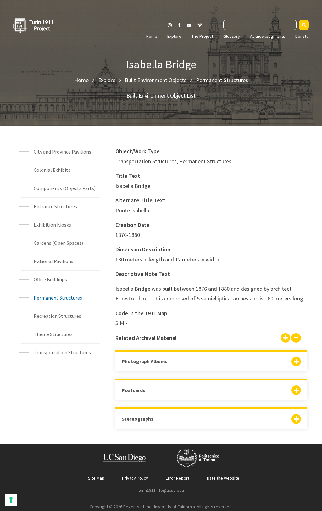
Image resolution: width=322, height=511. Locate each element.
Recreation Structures (57, 316)
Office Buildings (50, 279)
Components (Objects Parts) (65, 188)
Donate (302, 36)
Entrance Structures (55, 206)
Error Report (177, 478)
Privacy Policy (135, 478)
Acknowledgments (267, 36)
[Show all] (285, 338)
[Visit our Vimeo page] (202, 25)
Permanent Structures (222, 80)
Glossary (231, 36)
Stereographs (137, 419)
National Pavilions (53, 261)
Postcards (133, 390)
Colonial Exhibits (52, 170)
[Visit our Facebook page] (179, 25)
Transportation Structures (62, 352)
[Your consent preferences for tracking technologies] (11, 500)
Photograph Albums (145, 361)
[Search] (304, 25)
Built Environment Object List (161, 95)
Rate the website (223, 478)
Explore (174, 36)
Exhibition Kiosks (52, 225)
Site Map (96, 478)
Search (216, 23)
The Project (202, 36)
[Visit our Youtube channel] (189, 25)
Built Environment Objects (155, 80)
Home (151, 36)
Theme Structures (53, 334)
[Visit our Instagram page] (170, 25)
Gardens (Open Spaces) (58, 243)
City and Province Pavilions (62, 152)
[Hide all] (296, 338)
